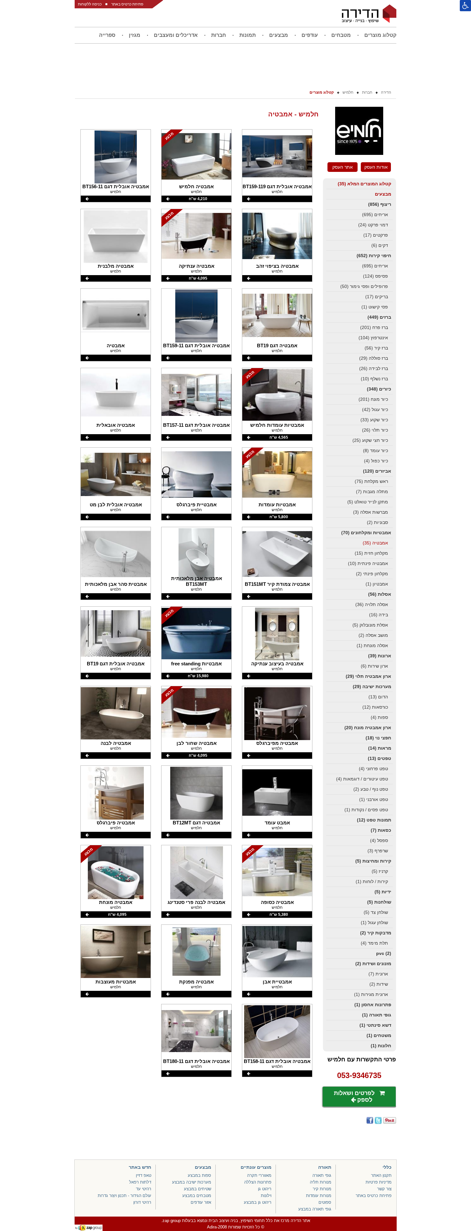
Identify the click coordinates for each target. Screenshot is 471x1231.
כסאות (381, 830)
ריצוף (379, 204)
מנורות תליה (320, 1182)
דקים (379, 245)
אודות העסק (376, 167)
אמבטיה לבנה (116, 743)
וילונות (266, 1195)
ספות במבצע (199, 1175)
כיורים (379, 389)
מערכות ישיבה (372, 686)
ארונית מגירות (371, 994)
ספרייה (107, 35)
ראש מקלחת (371, 481)
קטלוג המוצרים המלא (364, 183)
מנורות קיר (322, 1188)
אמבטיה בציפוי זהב (277, 266)
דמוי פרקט (373, 224)
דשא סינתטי (375, 1025)
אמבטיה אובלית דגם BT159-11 (196, 345)
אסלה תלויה (371, 604)
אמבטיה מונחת (115, 902)
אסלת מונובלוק (370, 625)
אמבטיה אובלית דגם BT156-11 (115, 186)
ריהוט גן (264, 1188)
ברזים (379, 317)
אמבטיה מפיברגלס (277, 743)
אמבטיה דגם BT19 (277, 345)
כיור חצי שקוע (370, 440)
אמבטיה (375, 542)
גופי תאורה (376, 1014)
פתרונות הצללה (257, 1182)
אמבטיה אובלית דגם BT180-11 (196, 1061)
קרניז (380, 871)
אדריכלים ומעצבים (176, 35)
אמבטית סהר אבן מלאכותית (116, 584)
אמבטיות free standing (196, 663)
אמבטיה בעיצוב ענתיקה (277, 663)
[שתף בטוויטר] (378, 1120)
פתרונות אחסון (372, 1004)
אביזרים (377, 471)
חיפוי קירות (374, 255)
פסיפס (375, 276)
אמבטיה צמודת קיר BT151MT (277, 584)
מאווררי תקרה (259, 1175)
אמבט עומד (277, 822)
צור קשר (384, 1188)
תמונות (247, 35)
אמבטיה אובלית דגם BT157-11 (196, 425)
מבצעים (278, 35)
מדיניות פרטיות (379, 1182)
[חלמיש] (359, 153)
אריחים (375, 214)
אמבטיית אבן (277, 981)
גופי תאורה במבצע (314, 1209)
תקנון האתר (381, 1175)
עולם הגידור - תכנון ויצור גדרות (124, 1195)
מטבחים (341, 35)
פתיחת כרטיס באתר (127, 4)
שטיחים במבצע (197, 1188)
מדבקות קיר (375, 932)
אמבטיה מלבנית (116, 266)
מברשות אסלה (370, 512)
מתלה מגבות (372, 491)
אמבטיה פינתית (368, 563)
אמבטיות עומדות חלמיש (277, 425)
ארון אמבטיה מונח (367, 727)
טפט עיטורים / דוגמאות (362, 778)
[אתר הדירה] (369, 13)
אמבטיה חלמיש (196, 186)
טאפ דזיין (143, 1175)
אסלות (379, 594)
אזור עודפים (201, 1202)
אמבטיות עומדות (277, 504)
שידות (378, 984)
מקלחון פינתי (372, 573)
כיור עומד (375, 450)
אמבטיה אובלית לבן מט (116, 504)
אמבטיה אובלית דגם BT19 (116, 663)
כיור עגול (375, 409)
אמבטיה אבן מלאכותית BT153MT (196, 581)
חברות (218, 35)
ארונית (378, 973)
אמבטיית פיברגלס (197, 504)
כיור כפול (376, 460)
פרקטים (375, 235)
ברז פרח (374, 327)
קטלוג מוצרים (380, 35)
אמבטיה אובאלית (115, 425)
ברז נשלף (374, 378)
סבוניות (377, 522)
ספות (379, 717)
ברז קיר (376, 347)
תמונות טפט (374, 819)
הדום (378, 696)
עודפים (310, 35)
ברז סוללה (373, 358)
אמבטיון (377, 583)
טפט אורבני (373, 799)
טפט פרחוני (373, 768)
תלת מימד (374, 943)
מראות (379, 748)
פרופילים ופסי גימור (364, 286)
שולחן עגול (374, 922)
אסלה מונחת (372, 645)
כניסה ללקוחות (90, 4)
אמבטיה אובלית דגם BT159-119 (277, 186)
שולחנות (379, 902)
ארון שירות (374, 666)
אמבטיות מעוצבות (115, 981)
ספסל (379, 840)
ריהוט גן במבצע (257, 1202)
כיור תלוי (375, 430)
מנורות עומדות (318, 1195)
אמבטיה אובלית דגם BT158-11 (277, 1061)
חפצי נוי (378, 737)
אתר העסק (342, 167)
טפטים (379, 758)
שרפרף (378, 850)
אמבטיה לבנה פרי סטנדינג (196, 902)
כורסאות (375, 707)
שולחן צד (376, 912)
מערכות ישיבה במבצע (191, 1182)
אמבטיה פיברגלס (116, 822)
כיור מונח (373, 399)
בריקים (376, 296)
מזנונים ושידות (373, 963)
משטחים (379, 1035)
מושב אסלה (373, 635)
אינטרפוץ (373, 337)
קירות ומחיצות (373, 861)
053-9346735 (359, 1075)
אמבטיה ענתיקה (196, 266)
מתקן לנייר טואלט (367, 501)
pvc (383, 953)
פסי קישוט (374, 306)
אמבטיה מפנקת (196, 981)
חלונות (381, 1045)
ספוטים (324, 1202)
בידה (378, 614)
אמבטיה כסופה (277, 902)
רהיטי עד (143, 1188)
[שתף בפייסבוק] (369, 1120)
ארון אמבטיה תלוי (368, 676)
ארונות (379, 655)
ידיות (383, 891)
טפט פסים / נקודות (366, 809)
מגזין (134, 35)
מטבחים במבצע (196, 1195)
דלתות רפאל (140, 1182)
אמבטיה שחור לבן (197, 743)
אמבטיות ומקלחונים (366, 532)
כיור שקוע (374, 419)
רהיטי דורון (142, 1202)
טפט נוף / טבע (370, 789)
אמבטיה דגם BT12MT (196, 822)
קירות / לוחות (372, 881)
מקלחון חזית (371, 553)
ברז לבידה (373, 368)
